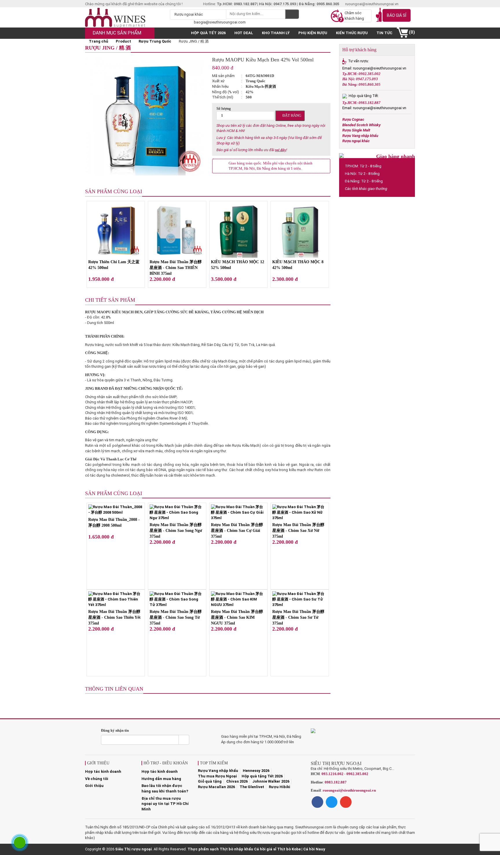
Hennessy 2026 (256, 770)
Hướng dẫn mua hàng (161, 779)
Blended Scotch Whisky (361, 125)
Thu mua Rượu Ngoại (217, 776)
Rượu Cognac (353, 119)
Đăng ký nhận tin (115, 730)
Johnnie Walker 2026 (270, 781)
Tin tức (384, 33)
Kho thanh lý (276, 33)
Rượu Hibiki (279, 787)
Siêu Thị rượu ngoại (133, 849)
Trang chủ (98, 41)
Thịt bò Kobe (289, 849)
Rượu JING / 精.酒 (108, 48)
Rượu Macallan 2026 (216, 787)
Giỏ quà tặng (210, 781)
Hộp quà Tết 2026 (208, 33)
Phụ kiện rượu (312, 33)
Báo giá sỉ (396, 15)
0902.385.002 (357, 774)
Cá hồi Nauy (314, 849)
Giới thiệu (94, 785)
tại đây (280, 150)
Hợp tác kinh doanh (103, 771)
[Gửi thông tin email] (184, 740)
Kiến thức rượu (352, 33)
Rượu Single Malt (356, 130)
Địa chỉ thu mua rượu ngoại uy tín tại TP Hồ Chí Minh (165, 803)
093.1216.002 (332, 774)
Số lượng (223, 108)
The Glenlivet (252, 787)
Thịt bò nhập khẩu (236, 849)
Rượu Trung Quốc (155, 41)
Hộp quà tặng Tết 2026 (262, 776)
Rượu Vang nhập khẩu (360, 135)
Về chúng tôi (96, 779)
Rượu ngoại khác (356, 141)
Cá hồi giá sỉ (265, 849)
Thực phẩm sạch (203, 849)
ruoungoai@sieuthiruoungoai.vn (349, 790)
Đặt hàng (291, 115)
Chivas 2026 (237, 781)
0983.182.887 (336, 782)
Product (123, 41)
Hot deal (243, 33)
